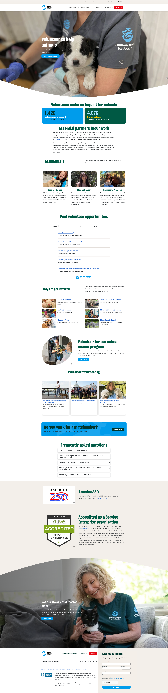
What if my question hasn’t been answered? (75, 475)
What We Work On (85, 7)
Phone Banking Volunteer (110, 310)
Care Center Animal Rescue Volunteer (69, 242)
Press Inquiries (112, 2)
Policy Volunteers (64, 300)
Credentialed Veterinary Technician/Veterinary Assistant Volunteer (78, 269)
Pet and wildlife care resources (97, 2)
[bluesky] (85, 660)
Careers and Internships (69, 653)
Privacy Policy (70, 669)
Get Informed (108, 7)
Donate (117, 7)
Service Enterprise (83, 528)
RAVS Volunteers (64, 310)
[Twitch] (75, 660)
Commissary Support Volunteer (67, 251)
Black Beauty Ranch (108, 320)
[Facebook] (82, 660)
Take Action (97, 7)
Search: (55, 226)
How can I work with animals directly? (73, 450)
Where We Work (73, 7)
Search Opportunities (50, 56)
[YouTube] (93, 660)
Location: (96, 226)
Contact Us (83, 653)
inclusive (57, 139)
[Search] (125, 7)
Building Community (53, 669)
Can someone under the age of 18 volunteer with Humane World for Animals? (81, 456)
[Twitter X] (80, 660)
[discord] (96, 660)
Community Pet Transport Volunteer (69, 260)
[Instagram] (77, 660)
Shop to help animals (81, 669)
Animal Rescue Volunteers (110, 300)
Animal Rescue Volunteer (65, 233)
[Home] (46, 653)
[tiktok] (90, 660)
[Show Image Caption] (167, 78)
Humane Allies (63, 320)
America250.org (103, 498)
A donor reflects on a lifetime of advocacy (109, 401)
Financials (62, 669)
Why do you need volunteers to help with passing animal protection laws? (80, 469)
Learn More (83, 359)
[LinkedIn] (88, 660)
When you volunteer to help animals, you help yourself (54, 401)
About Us (84, 2)
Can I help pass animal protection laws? (74, 462)
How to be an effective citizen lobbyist (83, 401)
